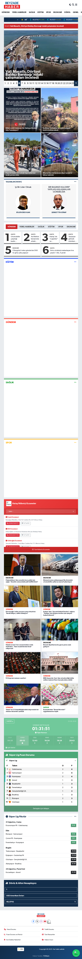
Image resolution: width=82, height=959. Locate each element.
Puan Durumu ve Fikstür (14, 934)
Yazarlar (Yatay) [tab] (14, 182)
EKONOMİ (57, 12)
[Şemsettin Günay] (59, 202)
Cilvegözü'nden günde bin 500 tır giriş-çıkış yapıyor (25, 252)
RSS (21, 949)
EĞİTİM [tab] (51, 227)
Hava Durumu (11, 929)
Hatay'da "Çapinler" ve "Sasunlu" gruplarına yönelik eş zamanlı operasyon (54, 239)
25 (73, 83)
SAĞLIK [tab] (41, 227)
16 (47, 83)
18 (53, 83)
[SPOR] (75, 443)
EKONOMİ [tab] (71, 227)
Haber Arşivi (49, 940)
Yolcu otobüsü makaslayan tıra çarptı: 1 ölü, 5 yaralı (62, 252)
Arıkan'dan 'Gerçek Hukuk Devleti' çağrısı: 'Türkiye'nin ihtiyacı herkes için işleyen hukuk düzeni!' (59, 613)
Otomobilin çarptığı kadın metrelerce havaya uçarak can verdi (15, 239)
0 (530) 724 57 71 (13, 523)
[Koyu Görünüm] (70, 5)
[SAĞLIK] (75, 382)
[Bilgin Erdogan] (23, 202)
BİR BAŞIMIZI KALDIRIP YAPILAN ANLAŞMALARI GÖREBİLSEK (59, 189)
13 (39, 83)
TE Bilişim (46, 956)
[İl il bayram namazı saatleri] (22, 663)
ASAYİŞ (13, 234)
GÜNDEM (6, 12)
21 (61, 83)
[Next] (49, 921)
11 (33, 83)
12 (36, 83)
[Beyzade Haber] (12, 4)
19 (56, 83)
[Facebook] (33, 921)
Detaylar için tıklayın (41, 808)
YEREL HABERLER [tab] (26, 227)
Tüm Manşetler (49, 934)
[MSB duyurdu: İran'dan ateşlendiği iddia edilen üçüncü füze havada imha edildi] (59, 663)
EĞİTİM (40, 12)
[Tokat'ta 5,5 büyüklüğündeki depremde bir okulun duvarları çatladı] (22, 694)
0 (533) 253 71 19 (13, 535)
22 (64, 83)
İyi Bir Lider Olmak (23, 187)
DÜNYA (67, 12)
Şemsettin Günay (59, 212)
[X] (37, 921)
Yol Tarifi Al (26, 523)
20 (58, 83)
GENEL (75, 12)
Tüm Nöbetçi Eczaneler (42, 549)
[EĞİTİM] (75, 262)
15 (44, 83)
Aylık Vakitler (11, 747)
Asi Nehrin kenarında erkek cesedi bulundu (35, 239)
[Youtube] (45, 921)
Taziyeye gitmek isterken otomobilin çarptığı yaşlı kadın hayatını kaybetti (72, 239)
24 (70, 83)
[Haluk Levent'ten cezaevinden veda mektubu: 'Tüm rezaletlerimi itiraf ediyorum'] (22, 629)
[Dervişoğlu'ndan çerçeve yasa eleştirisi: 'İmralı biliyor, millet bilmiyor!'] (22, 596)
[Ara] (73, 5)
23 (67, 83)
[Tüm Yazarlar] (75, 182)
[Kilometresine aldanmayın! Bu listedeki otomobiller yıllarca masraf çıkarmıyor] (59, 565)
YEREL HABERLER (19, 12)
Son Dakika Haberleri (13, 940)
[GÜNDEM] (75, 322)
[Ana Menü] (76, 5)
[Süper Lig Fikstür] (75, 817)
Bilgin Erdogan (23, 212)
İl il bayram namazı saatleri (16, 678)
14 (42, 83)
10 (30, 83)
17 (50, 83)
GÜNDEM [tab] (12, 227)
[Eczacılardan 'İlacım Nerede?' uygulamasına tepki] (59, 694)
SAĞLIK (32, 12)
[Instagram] (41, 921)
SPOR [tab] (60, 227)
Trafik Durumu (49, 929)
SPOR (48, 12)
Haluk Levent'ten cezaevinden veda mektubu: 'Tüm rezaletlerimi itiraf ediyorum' (19, 646)
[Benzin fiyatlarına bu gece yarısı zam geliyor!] (59, 629)
